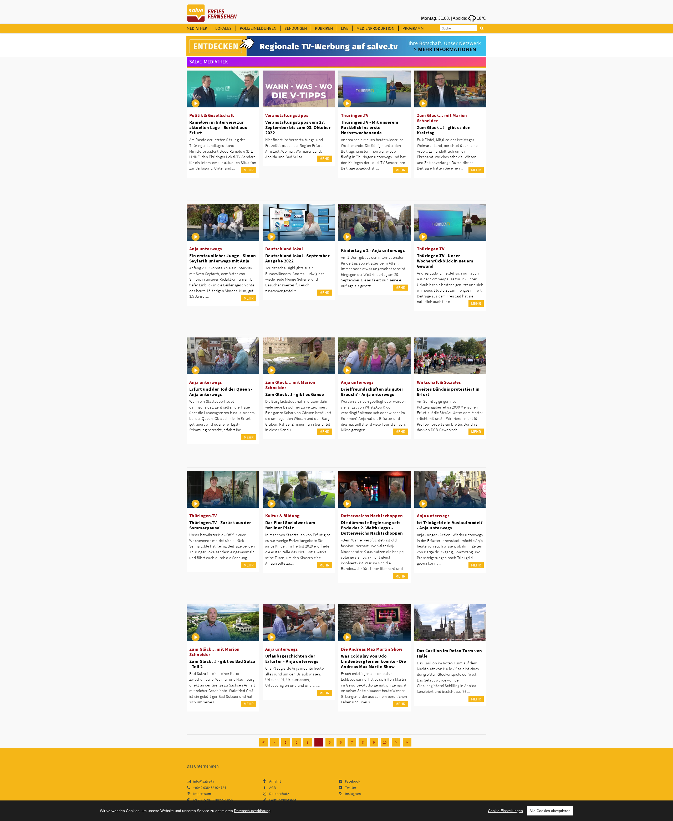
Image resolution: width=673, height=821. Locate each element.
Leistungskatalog (282, 800)
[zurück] (274, 742)
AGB (272, 787)
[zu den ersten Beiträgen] (263, 742)
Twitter (350, 787)
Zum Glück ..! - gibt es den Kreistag (444, 130)
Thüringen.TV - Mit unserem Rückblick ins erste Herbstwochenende (369, 127)
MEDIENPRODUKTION (375, 28)
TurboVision (223, 800)
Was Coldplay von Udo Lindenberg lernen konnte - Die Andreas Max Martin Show (373, 661)
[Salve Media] (336, 46)
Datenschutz (279, 793)
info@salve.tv (203, 781)
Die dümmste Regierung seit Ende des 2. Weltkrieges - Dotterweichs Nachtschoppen (372, 528)
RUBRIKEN (324, 28)
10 (385, 742)
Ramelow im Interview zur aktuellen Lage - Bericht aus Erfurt (218, 127)
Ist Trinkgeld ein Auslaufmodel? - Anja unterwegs (450, 525)
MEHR (249, 169)
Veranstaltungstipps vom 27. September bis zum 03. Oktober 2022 (298, 127)
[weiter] (396, 742)
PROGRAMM (413, 28)
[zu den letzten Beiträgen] (407, 742)
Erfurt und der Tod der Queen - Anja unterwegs (221, 391)
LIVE (344, 28)
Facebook (352, 781)
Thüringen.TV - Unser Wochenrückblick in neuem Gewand (445, 261)
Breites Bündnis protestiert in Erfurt (448, 391)
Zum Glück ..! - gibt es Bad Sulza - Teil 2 (222, 663)
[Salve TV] (212, 11)
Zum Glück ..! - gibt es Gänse (294, 394)
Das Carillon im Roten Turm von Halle (449, 653)
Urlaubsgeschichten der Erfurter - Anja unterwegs (292, 658)
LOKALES (223, 28)
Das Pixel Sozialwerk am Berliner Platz (290, 525)
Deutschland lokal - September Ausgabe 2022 (297, 258)
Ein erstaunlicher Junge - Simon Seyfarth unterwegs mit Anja (222, 258)
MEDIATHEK (197, 28)
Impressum (202, 793)
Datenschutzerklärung (252, 811)
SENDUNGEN (295, 28)
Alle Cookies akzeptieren (549, 811)
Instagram (353, 793)
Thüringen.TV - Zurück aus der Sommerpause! (220, 525)
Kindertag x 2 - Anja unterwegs (373, 250)
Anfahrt (275, 781)
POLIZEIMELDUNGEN (258, 28)
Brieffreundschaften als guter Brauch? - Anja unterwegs (372, 391)
